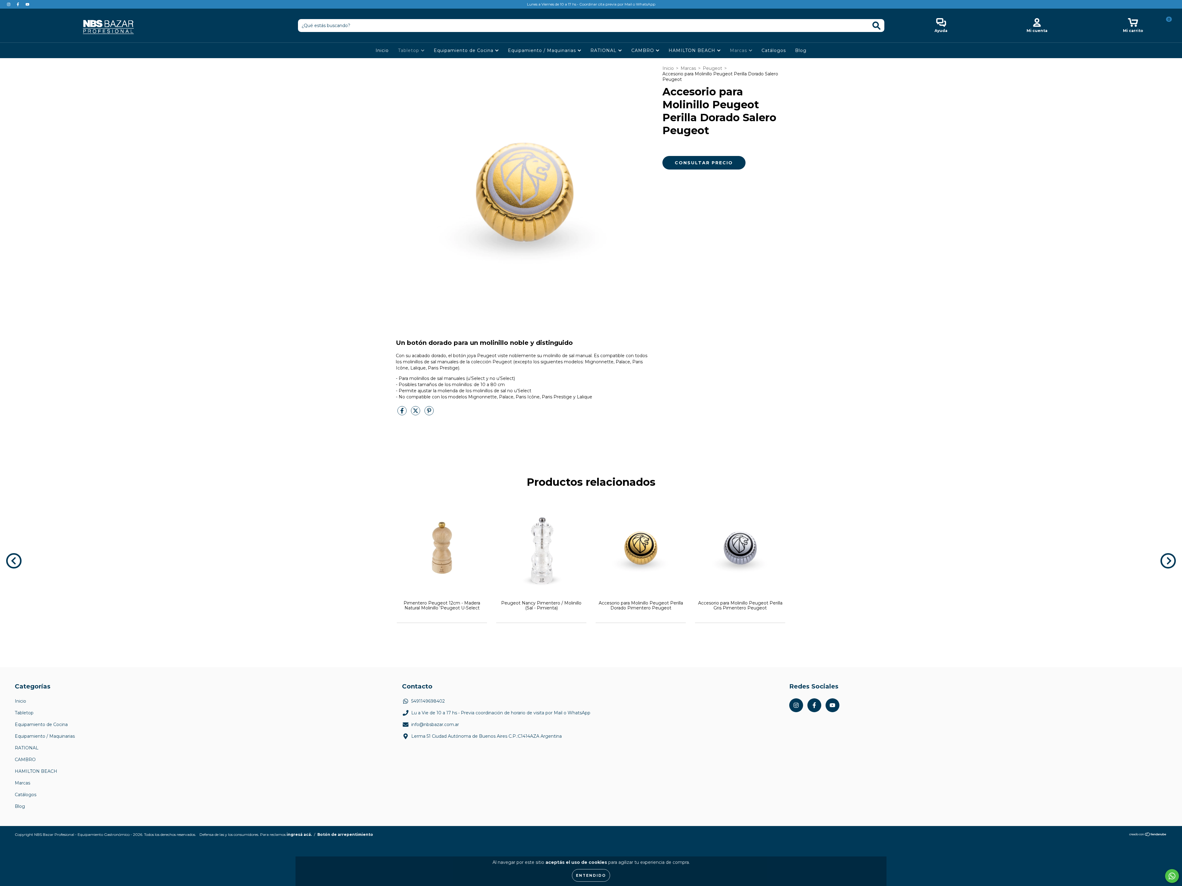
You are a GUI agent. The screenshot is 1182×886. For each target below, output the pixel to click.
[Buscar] (876, 25)
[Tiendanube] (1148, 835)
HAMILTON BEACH (693, 50)
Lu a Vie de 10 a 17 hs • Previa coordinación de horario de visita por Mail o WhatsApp (500, 713)
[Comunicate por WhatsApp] (1172, 876)
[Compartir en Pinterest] (429, 413)
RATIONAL (604, 50)
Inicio (382, 50)
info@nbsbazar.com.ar (435, 724)
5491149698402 (428, 701)
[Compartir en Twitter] (416, 413)
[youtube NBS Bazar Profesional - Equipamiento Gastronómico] (27, 4)
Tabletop (409, 50)
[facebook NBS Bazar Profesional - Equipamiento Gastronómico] (18, 4)
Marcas (739, 50)
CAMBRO (643, 50)
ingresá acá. (299, 834)
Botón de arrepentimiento (345, 834)
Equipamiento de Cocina (464, 50)
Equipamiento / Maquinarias (542, 50)
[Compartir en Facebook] (402, 413)
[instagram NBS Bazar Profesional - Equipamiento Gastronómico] (9, 4)
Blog (800, 50)
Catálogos (774, 50)
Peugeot (712, 68)
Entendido (591, 875)
